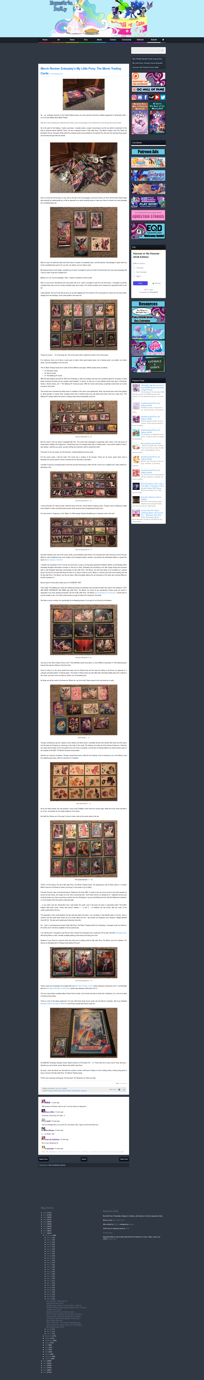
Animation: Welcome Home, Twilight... (151, 498)
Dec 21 (49, 1260)
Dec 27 (49, 1246)
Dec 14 (49, 1276)
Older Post (124, 1159)
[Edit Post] (68, 1088)
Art (58, 39)
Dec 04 (49, 1299)
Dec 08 (49, 1290)
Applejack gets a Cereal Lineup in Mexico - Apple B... (64, 1305)
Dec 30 (49, 1240)
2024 (45, 1217)
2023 (45, 1219)
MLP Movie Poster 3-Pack (84, 986)
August (47, 1343)
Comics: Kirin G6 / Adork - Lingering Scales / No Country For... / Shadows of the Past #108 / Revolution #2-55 (152, 513)
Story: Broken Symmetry (54, 1320)
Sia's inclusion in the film (54, 560)
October (47, 1338)
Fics (86, 39)
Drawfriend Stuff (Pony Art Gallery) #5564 (150, 404)
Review (68, 1091)
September (48, 1340)
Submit (154, 39)
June (46, 1347)
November (48, 1336)
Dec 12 (49, 1281)
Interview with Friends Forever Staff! (145, 67)
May (46, 1349)
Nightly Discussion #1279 (54, 1303)
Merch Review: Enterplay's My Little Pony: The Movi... (64, 1314)
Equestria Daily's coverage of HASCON (54, 1003)
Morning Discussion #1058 (55, 1327)
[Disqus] (84, 1125)
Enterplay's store (121, 933)
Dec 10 (49, 1285)
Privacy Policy (107, 1233)
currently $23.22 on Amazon (105, 593)
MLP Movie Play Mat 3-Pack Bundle (58, 988)
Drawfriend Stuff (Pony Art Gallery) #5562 (150, 471)
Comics (113, 39)
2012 (45, 1370)
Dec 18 (49, 1267)
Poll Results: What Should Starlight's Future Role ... (63, 1318)
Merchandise (57, 1091)
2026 (45, 1213)
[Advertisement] (148, 540)
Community (126, 39)
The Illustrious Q (123, 1083)
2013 (45, 1367)
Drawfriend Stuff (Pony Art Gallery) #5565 (150, 417)
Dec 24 (49, 1253)
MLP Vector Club (118, 1220)
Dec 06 (49, 1294)
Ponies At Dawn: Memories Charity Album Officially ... (64, 1316)
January (47, 1358)
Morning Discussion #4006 (151, 443)
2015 (45, 1363)
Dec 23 (49, 1256)
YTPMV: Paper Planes (53, 1310)
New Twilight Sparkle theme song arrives (147, 59)
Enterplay (50, 1091)
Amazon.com (111, 1239)
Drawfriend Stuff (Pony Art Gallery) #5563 (150, 458)
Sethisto (116, 1224)
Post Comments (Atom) (57, 1165)
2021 (45, 1224)
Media (99, 39)
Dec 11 (49, 1283)
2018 (45, 1231)
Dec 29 (49, 1242)
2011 (45, 1372)
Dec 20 (49, 1262)
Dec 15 (49, 1274)
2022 (45, 1222)
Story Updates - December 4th (56, 1301)
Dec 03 (49, 1329)
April (46, 1352)
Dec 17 (49, 1269)
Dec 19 (49, 1265)
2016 (45, 1361)
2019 (45, 1228)
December (48, 1235)
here (126, 1228)
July (46, 1345)
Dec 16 (49, 1271)
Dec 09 (49, 1287)
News (72, 39)
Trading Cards (76, 1091)
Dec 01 (49, 1334)
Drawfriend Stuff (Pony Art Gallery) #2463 (60, 1312)
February (48, 1356)
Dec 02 (49, 1331)
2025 (45, 1215)
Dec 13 (49, 1278)
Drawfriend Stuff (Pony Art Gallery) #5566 (150, 431)
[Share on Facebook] (119, 1090)
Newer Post (43, 1159)
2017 (45, 1233)
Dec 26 (49, 1249)
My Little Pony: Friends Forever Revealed (147, 63)
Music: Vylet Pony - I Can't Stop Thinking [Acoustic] (63, 1322)
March (47, 1354)
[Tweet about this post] (124, 1090)
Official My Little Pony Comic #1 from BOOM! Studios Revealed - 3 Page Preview (153, 387)
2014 (45, 1365)
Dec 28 (49, 1244)
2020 (45, 1226)
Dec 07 (49, 1292)
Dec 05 (49, 1296)
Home (45, 39)
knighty (131, 1224)
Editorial (140, 39)
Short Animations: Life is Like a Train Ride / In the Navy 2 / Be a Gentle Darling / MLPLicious (152, 485)
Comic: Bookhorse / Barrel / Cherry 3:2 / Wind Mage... (64, 1325)
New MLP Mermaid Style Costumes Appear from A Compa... (66, 1307)
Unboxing (83, 1091)
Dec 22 (49, 1258)
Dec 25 (49, 1251)
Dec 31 (49, 1237)
